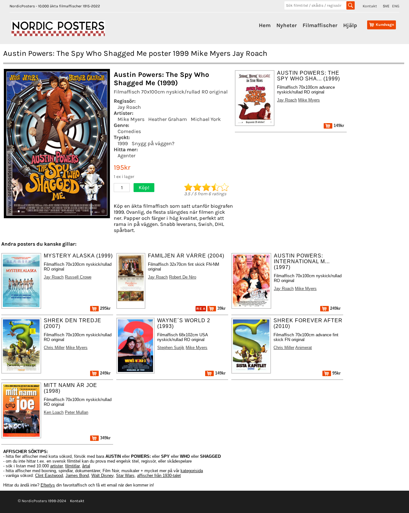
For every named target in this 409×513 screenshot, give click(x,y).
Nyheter (286, 25)
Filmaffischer (320, 25)
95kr (336, 373)
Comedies (129, 131)
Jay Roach (129, 107)
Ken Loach (54, 412)
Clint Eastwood (49, 475)
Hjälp (350, 25)
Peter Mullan (76, 412)
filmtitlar (72, 466)
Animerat (303, 347)
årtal (86, 466)
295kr (105, 308)
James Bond (77, 475)
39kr (221, 308)
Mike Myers (131, 119)
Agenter (126, 155)
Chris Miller (54, 347)
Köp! (144, 187)
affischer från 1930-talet (159, 475)
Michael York (206, 119)
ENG (395, 6)
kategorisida (192, 470)
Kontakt (370, 6)
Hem (265, 25)
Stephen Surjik (170, 347)
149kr (338, 125)
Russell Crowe (78, 277)
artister (56, 466)
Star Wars (125, 475)
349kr (105, 437)
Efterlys (48, 485)
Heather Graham (167, 119)
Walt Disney (102, 475)
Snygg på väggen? (153, 143)
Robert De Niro (182, 277)
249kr (335, 308)
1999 (123, 143)
